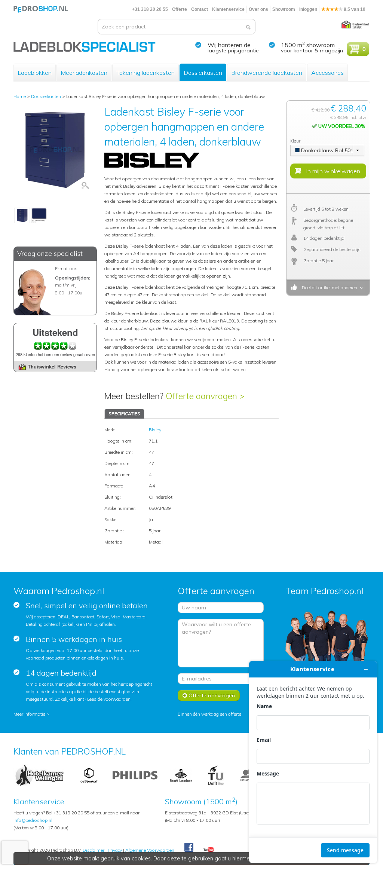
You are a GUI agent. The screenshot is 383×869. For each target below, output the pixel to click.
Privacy (115, 850)
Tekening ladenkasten (145, 72)
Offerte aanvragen (211, 695)
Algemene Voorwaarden (149, 850)
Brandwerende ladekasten (266, 72)
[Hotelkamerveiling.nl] (39, 775)
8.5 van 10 (354, 9)
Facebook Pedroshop (188, 848)
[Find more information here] (313, 762)
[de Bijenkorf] (89, 775)
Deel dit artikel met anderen (328, 287)
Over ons (258, 9)
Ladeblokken (35, 72)
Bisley (155, 429)
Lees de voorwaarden (109, 699)
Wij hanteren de (229, 45)
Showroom (283, 9)
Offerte (179, 9)
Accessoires (327, 72)
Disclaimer (93, 850)
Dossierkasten (203, 72)
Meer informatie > (31, 714)
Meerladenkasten (84, 72)
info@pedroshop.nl (32, 820)
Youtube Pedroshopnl (208, 850)
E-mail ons (66, 268)
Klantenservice (228, 9)
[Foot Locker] (181, 775)
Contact (199, 9)
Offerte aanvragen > (205, 396)
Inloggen (308, 9)
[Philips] (135, 775)
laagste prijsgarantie (233, 50)
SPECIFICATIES (124, 413)
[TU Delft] (216, 775)
